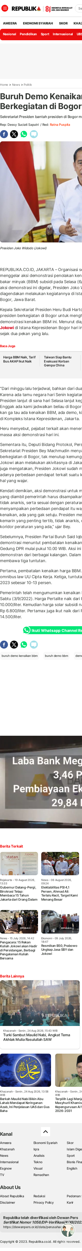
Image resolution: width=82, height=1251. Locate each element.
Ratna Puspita (60, 124)
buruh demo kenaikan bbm (20, 656)
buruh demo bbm (56, 656)
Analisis (39, 1155)
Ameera (5, 1143)
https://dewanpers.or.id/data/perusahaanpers (36, 1227)
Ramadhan (41, 1175)
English (72, 1168)
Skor (70, 1143)
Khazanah (7, 1149)
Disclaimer (7, 1202)
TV (2, 1175)
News (16, 84)
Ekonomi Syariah (38, 23)
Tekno (37, 1162)
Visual (37, 1168)
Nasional (9, 34)
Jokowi (7, 327)
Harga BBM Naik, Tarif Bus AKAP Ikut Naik (19, 359)
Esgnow (6, 1168)
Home (4, 84)
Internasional (63, 34)
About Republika (12, 1196)
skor (63, 23)
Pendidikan (28, 34)
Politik (28, 84)
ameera (10, 23)
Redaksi (39, 1196)
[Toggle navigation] (5, 8)
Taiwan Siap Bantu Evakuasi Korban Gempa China (58, 361)
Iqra (36, 1149)
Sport (45, 34)
